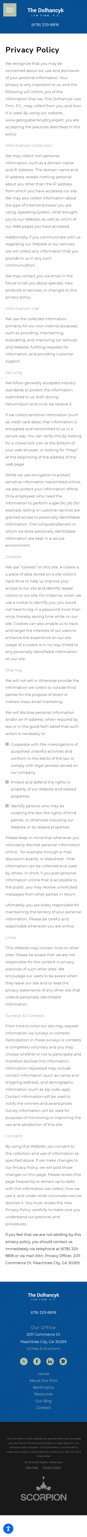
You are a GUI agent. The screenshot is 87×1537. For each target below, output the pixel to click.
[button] (8, 1529)
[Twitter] (23, 1361)
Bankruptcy (43, 1387)
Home (43, 1374)
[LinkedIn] (50, 1361)
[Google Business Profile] (63, 1361)
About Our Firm (43, 1380)
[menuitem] (43, 1374)
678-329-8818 (43, 1312)
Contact (43, 1407)
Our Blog (43, 1401)
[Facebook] (36, 1361)
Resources (43, 1394)
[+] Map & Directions (43, 1349)
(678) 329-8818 (45, 25)
